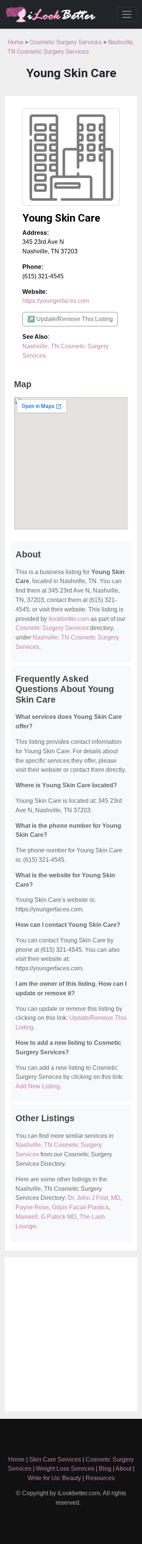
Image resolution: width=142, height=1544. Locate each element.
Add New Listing (38, 1086)
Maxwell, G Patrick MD (46, 1216)
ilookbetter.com (68, 619)
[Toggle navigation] (126, 14)
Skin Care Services (55, 1459)
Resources (100, 1478)
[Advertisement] (71, 1334)
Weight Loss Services (65, 1468)
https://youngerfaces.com (55, 301)
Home (15, 42)
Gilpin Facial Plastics (80, 1207)
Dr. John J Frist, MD (94, 1198)
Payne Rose (32, 1207)
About (123, 1468)
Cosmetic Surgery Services (66, 42)
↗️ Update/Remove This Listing (70, 319)
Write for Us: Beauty (54, 1478)
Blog (105, 1468)
